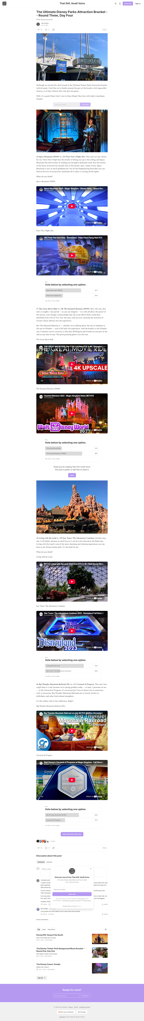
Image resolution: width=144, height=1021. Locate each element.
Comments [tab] (41, 862)
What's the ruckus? (42, 967)
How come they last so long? (46, 938)
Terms (76, 1007)
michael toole (45, 880)
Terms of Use (81, 898)
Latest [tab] (44, 929)
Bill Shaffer (44, 909)
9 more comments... (42, 919)
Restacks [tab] (49, 862)
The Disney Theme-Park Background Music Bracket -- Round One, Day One (60, 949)
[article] (72, 939)
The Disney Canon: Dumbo (48, 964)
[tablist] (44, 862)
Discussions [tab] (51, 929)
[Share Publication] (120, 3)
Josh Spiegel (45, 23)
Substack (62, 1017)
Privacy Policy (87, 900)
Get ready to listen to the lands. (46, 954)
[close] (90, 868)
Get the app (82, 1012)
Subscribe (127, 3)
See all (40, 978)
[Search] (116, 3)
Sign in (137, 3)
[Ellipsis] (106, 880)
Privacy (70, 1007)
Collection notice (84, 1007)
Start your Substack (67, 1012)
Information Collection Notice (71, 900)
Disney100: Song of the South (49, 935)
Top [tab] (39, 929)
